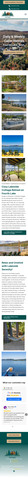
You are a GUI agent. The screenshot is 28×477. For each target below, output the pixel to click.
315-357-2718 (15, 460)
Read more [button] (7, 422)
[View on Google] (5, 407)
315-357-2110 (15, 461)
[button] (25, 14)
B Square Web (17, 469)
